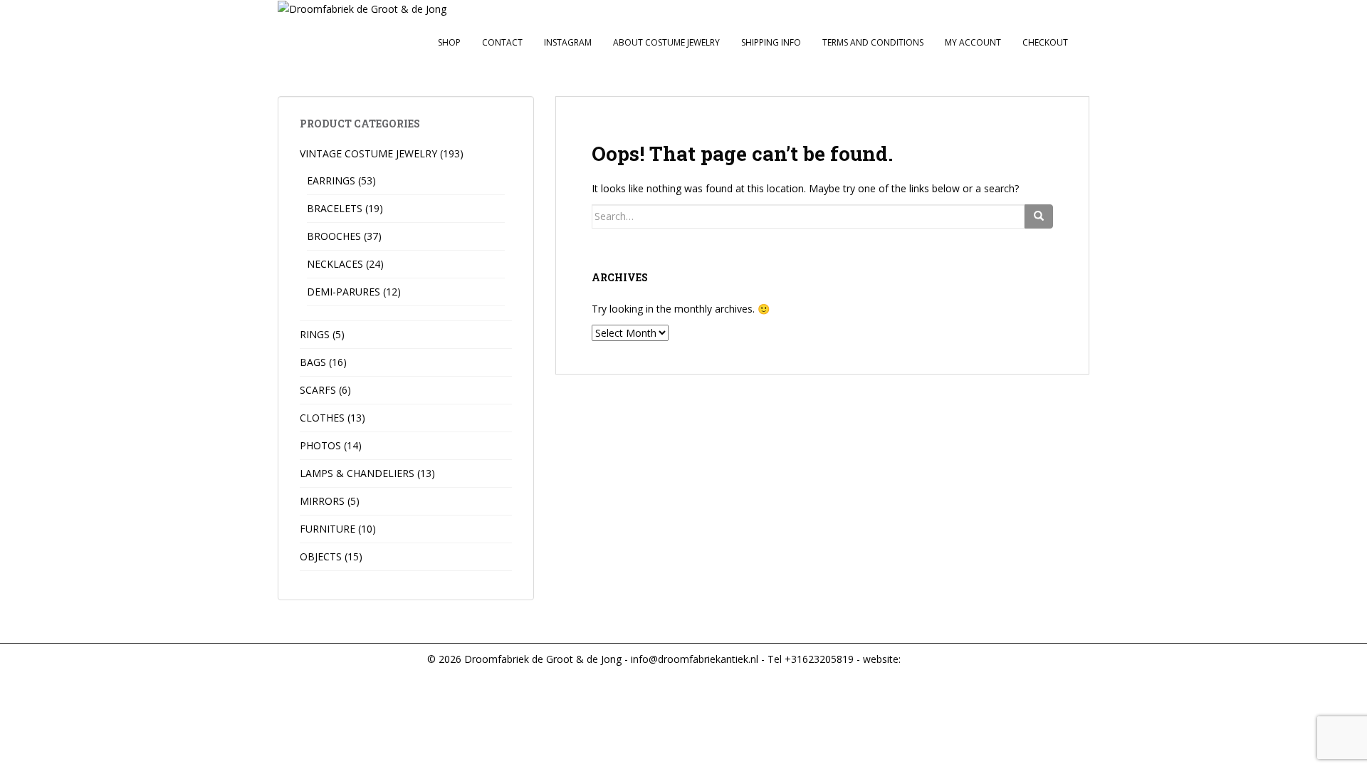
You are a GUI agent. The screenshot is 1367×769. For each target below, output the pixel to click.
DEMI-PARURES (343, 291)
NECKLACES (335, 264)
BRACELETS (334, 208)
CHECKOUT (1045, 42)
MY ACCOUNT (973, 42)
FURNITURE (327, 528)
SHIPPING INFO (771, 42)
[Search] (1039, 216)
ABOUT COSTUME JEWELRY (666, 42)
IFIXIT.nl (920, 659)
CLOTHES (322, 417)
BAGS (313, 362)
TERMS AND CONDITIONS (872, 42)
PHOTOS (320, 445)
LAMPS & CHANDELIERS (357, 473)
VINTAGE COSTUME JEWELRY (368, 153)
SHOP (449, 42)
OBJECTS (321, 556)
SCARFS (318, 390)
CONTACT (502, 42)
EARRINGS (331, 180)
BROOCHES (334, 236)
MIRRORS (322, 501)
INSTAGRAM (568, 42)
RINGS (315, 334)
